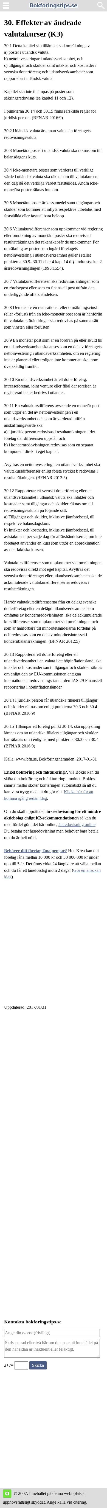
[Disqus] (53, 1088)
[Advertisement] (53, 945)
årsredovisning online (76, 824)
